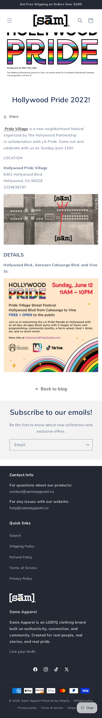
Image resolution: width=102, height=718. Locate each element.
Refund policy (83, 700)
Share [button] (14, 116)
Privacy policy (27, 707)
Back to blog (54, 389)
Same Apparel (31, 700)
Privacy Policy (20, 578)
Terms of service (52, 707)
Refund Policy (20, 557)
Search (15, 535)
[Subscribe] (87, 444)
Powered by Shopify (56, 700)
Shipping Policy (21, 546)
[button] (9, 20)
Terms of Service (23, 568)
